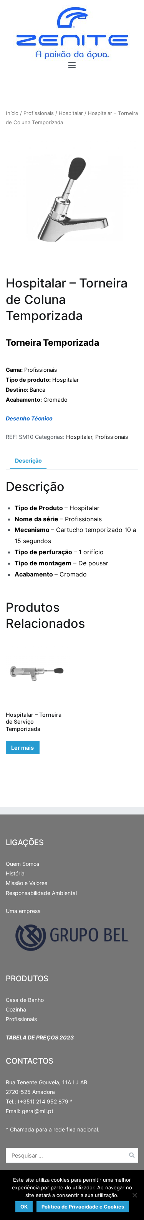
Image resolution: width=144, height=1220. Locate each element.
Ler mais (22, 747)
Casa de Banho (25, 1000)
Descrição (28, 460)
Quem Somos (22, 863)
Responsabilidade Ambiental (41, 893)
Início (12, 113)
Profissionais (38, 113)
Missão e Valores (26, 883)
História (15, 873)
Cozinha (16, 1009)
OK (24, 1207)
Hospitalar (71, 113)
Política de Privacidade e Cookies (82, 1207)
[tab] (28, 461)
